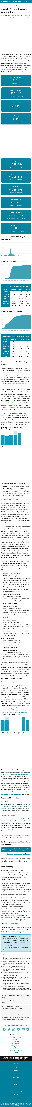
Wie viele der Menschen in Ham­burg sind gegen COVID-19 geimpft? (15, 1001)
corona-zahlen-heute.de (15, 1)
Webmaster (16, 1077)
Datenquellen (16, 1074)
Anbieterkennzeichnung (16, 1091)
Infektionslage (16, 1043)
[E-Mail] (23, 1029)
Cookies (16, 1081)
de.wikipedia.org (17, 963)
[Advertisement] (16, 35)
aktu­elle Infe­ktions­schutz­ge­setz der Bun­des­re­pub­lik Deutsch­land (16, 806)
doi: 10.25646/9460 (18, 960)
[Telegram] (18, 1029)
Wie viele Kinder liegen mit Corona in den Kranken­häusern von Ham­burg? (13, 1013)
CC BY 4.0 (17, 975)
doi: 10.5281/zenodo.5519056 (13, 985)
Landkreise (16, 1052)
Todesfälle (16, 1041)
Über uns (16, 1070)
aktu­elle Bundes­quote (19, 712)
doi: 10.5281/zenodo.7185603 (24, 989)
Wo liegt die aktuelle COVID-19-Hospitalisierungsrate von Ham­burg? (12, 1007)
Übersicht (16, 1067)
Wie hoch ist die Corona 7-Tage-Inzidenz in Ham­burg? (15, 996)
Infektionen (16, 1039)
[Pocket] (27, 1029)
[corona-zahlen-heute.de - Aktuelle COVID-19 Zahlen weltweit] (1, 5)
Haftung (16, 1087)
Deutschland (7, 5)
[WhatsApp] (13, 1029)
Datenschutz (16, 1084)
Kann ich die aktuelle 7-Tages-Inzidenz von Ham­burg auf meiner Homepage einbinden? (15, 1018)
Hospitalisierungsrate (16, 1050)
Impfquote (16, 1048)
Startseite (16, 1063)
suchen (16, 1094)
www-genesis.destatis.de (20, 969)
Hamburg (14, 5)
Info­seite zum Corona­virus (16, 830)
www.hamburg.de (12, 923)
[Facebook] (4, 1029)
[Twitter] (9, 1029)
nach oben (16, 1098)
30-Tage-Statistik (16, 1046)
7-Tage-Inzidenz (16, 1037)
